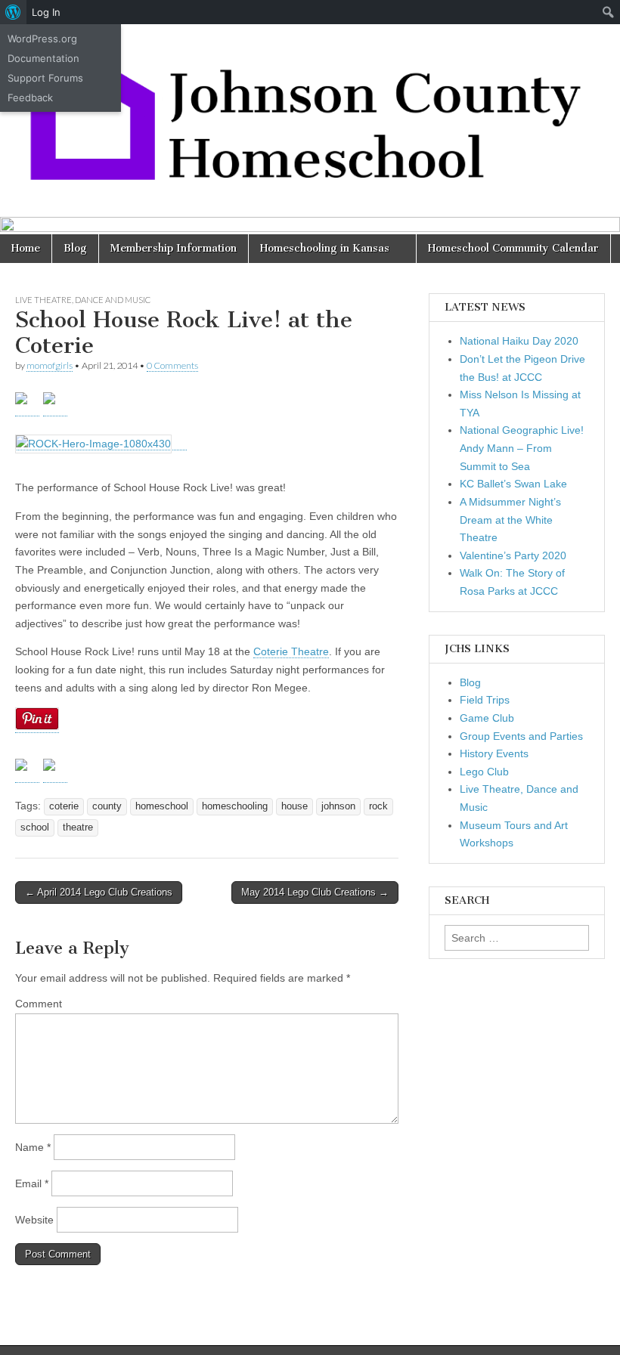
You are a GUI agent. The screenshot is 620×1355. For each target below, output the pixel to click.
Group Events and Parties (521, 736)
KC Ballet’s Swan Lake (513, 484)
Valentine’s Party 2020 (513, 555)
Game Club (487, 718)
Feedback (30, 97)
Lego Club (484, 772)
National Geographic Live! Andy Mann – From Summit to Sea (522, 448)
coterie (64, 806)
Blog (75, 248)
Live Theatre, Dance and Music (82, 300)
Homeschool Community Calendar (513, 248)
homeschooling (235, 806)
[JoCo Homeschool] (310, 109)
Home (25, 248)
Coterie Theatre (291, 651)
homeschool (161, 806)
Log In (46, 12)
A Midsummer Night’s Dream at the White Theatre (510, 519)
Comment (38, 1004)
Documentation (43, 58)
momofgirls (49, 365)
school (34, 827)
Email (31, 1183)
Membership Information (173, 248)
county (107, 806)
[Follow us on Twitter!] (27, 404)
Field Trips (485, 700)
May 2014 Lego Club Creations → (315, 892)
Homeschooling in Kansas (324, 248)
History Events (494, 753)
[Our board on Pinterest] (55, 404)
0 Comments (172, 365)
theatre (78, 827)
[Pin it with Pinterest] (55, 771)
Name (33, 1147)
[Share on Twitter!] (27, 771)
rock (378, 806)
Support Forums (45, 78)
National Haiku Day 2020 (519, 341)
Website (34, 1220)
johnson (338, 806)
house (294, 806)
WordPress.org (42, 38)
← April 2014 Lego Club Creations (98, 892)
